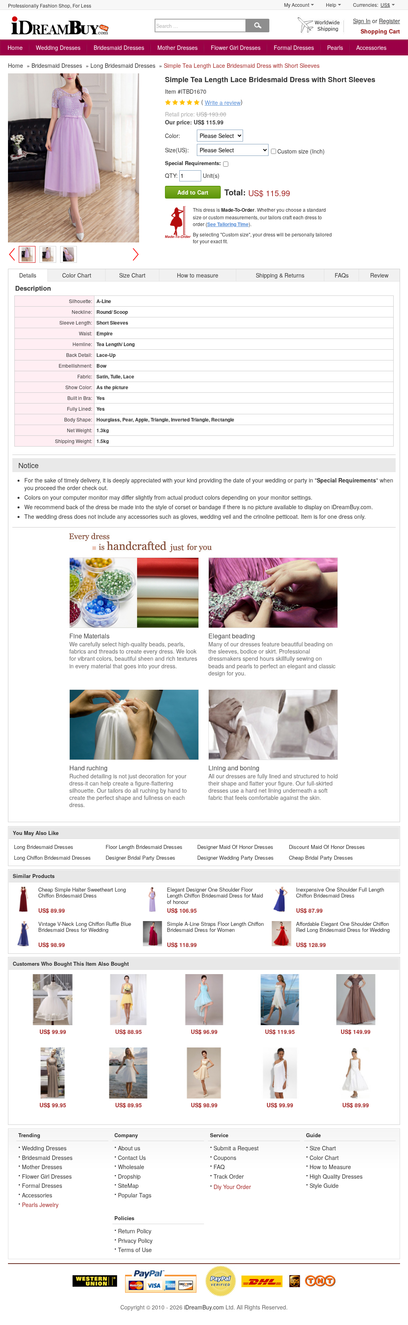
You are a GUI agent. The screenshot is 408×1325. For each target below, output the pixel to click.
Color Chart (324, 1158)
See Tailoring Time (228, 224)
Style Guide (324, 1185)
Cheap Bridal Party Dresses (321, 857)
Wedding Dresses (58, 47)
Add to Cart (192, 192)
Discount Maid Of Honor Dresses (327, 847)
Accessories (371, 47)
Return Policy (134, 1231)
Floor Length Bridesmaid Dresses (144, 847)
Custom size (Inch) (301, 151)
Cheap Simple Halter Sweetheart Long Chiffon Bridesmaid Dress (82, 893)
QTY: (172, 175)
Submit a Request (236, 1148)
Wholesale (131, 1167)
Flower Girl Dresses (236, 47)
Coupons (225, 1158)
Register (389, 21)
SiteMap (128, 1185)
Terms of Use (135, 1250)
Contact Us (132, 1158)
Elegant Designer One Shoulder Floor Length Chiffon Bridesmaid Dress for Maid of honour (215, 896)
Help (331, 4)
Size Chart (323, 1148)
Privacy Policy (135, 1240)
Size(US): (177, 150)
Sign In (362, 21)
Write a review (223, 102)
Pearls (335, 47)
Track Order (229, 1176)
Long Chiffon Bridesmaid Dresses (52, 857)
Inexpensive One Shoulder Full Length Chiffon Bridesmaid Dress (340, 893)
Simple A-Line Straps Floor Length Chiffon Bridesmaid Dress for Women (215, 927)
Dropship (129, 1176)
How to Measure (330, 1167)
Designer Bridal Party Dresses (140, 857)
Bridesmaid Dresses (119, 47)
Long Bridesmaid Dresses (43, 847)
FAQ (219, 1167)
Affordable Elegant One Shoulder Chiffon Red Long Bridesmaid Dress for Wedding (343, 927)
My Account (296, 4)
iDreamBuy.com (204, 1307)
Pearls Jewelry (40, 1205)
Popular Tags (134, 1195)
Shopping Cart (380, 31)
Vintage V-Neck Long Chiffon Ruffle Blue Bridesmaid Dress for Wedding (84, 927)
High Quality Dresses (336, 1176)
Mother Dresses (177, 47)
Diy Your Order (232, 1187)
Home (15, 47)
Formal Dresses (294, 47)
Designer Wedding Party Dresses (235, 857)
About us (129, 1148)
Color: (172, 136)
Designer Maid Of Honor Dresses (235, 847)
